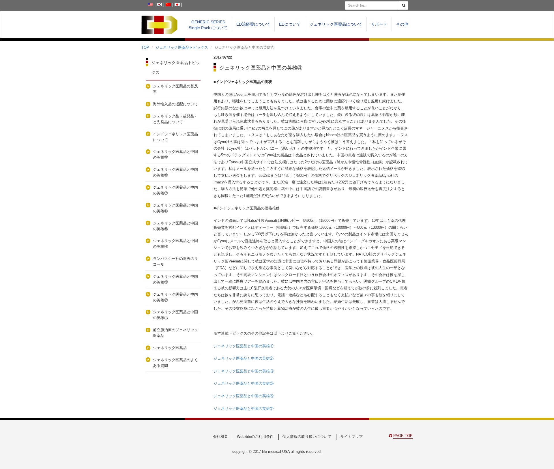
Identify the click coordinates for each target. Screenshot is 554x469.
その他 (402, 24)
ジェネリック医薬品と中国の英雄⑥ (244, 396)
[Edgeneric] (159, 24)
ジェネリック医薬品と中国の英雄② (244, 358)
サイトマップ (351, 436)
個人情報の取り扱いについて (306, 436)
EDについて (290, 24)
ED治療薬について (253, 24)
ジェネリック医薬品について (336, 24)
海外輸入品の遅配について (175, 104)
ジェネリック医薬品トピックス (182, 47)
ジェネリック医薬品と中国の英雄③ (244, 371)
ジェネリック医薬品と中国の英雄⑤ (244, 383)
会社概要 (220, 436)
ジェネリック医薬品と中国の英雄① (244, 346)
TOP (145, 47)
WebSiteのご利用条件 (255, 436)
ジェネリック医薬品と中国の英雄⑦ (244, 408)
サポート (379, 24)
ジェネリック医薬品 (170, 348)
